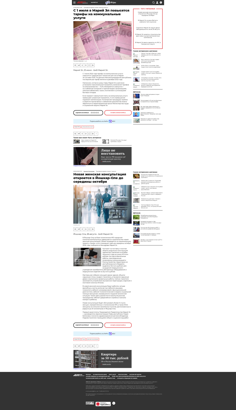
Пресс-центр (112, 374)
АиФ (85, 61)
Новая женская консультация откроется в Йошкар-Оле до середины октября (148, 14)
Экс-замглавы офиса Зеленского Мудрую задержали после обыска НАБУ (150, 108)
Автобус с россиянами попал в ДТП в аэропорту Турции (151, 240)
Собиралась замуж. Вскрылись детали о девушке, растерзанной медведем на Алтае (150, 85)
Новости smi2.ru (79, 166)
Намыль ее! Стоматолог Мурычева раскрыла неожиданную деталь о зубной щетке (151, 182)
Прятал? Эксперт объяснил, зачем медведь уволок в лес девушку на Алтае (151, 55)
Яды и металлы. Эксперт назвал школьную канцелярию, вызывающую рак (150, 61)
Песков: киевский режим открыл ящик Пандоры (149, 95)
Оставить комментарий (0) (118, 112)
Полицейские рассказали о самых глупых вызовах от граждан (150, 234)
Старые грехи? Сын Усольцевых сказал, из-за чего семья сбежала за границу (151, 73)
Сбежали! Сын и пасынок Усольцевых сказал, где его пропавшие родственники (152, 188)
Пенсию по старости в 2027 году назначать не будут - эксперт (149, 119)
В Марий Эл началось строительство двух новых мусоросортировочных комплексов (147, 36)
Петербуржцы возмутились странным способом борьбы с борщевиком (149, 217)
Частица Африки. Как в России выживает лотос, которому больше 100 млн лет (151, 206)
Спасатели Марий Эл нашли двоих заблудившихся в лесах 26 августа (148, 28)
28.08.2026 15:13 (77, 171)
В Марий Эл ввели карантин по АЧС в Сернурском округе (148, 43)
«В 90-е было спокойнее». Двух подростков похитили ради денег (150, 66)
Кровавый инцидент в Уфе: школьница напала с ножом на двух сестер (150, 223)
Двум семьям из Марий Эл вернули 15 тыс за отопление (89, 140)
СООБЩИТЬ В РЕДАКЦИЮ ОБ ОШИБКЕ (127, 378)
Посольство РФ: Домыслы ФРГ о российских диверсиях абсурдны (150, 228)
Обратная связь (122, 374)
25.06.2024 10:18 (77, 7)
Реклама (88, 374)
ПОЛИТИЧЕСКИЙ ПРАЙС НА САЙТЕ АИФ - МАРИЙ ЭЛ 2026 (100, 378)
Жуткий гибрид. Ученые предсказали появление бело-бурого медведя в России (152, 194)
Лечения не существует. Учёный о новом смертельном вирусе (150, 199)
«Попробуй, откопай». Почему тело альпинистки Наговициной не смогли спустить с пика (151, 79)
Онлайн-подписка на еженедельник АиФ (98, 376)
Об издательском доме (100, 374)
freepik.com (76, 225)
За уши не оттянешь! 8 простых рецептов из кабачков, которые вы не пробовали (152, 176)
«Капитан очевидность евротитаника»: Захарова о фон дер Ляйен (150, 114)
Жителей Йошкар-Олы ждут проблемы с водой (118, 140)
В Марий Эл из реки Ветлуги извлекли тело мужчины (148, 21)
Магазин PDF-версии (135, 374)
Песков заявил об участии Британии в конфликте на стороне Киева (151, 101)
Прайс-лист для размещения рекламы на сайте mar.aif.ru (129, 376)
